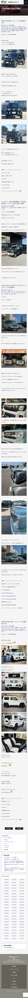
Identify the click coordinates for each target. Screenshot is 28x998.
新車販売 (16, 627)
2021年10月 (14, 933)
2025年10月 (14, 888)
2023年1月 (14, 918)
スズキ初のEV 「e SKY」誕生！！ (11, 857)
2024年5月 (6, 904)
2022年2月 (6, 930)
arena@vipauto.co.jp (8, 593)
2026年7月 (14, 879)
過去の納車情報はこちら (9, 947)
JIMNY (5, 30)
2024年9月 (21, 899)
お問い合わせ (14, 984)
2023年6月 (21, 913)
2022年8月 (6, 924)
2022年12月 (21, 918)
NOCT (2, 293)
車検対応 (21, 28)
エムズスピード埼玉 (13, 207)
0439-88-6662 (7, 590)
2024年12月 (21, 896)
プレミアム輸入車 (7, 837)
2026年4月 (14, 882)
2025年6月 (21, 890)
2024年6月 (21, 902)
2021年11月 (6, 933)
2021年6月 (21, 935)
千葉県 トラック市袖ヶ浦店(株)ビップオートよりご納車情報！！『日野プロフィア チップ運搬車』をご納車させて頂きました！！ (14, 869)
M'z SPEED (6, 845)
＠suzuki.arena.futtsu (11, 599)
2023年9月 (21, 910)
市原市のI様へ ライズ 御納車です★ (11, 859)
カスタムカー (5, 26)
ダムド (10, 28)
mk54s (20, 292)
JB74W (22, 30)
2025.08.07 (5, 206)
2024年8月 (6, 902)
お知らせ (6, 839)
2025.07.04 (5, 289)
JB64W (17, 630)
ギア (11, 292)
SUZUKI (13, 29)
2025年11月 (6, 888)
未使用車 (19, 207)
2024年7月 (14, 902)
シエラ (24, 29)
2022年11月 (6, 921)
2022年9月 (21, 921)
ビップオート (7, 293)
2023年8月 (6, 913)
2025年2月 (6, 896)
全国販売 (13, 30)
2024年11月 (6, 899)
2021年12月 (21, 930)
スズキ (4, 29)
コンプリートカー (16, 629)
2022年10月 (14, 921)
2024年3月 (21, 904)
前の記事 (9, 828)
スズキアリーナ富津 (6, 291)
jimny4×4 (22, 629)
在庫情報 (14, 972)
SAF (15, 291)
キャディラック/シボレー (9, 841)
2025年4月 (14, 893)
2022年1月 (14, 930)
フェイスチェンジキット (20, 291)
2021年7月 (14, 935)
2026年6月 (21, 879)
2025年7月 (14, 890)
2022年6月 (21, 924)
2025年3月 (21, 893)
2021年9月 (21, 933)
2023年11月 (6, 910)
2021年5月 (6, 938)
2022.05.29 (5, 626)
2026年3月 (21, 882)
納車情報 (12, 25)
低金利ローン (18, 30)
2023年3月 (21, 916)
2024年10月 (14, 899)
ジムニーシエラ (9, 29)
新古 (4, 208)
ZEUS (17, 29)
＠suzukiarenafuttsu (11, 596)
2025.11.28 (5, 25)
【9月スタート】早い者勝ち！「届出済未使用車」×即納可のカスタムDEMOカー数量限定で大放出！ (14, 861)
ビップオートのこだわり (14, 969)
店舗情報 (14, 966)
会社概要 (14, 981)
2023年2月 (6, 918)
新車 (4, 207)
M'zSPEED (3, 31)
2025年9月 (21, 888)
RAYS (2, 30)
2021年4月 (14, 938)
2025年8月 (6, 890)
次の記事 (19, 828)
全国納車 (20, 29)
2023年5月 (6, 916)
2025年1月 (14, 896)
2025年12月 (21, 885)
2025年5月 (6, 893)
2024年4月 (14, 904)
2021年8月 (6, 935)
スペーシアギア (7, 292)
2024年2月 (6, 907)
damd (23, 26)
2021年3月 (21, 938)
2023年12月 (21, 907)
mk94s (24, 292)
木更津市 (19, 26)
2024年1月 (14, 907)
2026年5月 (6, 882)
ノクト (12, 291)
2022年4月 (14, 927)
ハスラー (7, 207)
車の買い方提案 (14, 975)
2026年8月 (6, 879)
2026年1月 (14, 885)
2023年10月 (14, 910)
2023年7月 (14, 913)
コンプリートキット (13, 293)
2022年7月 (14, 924)
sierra (10, 26)
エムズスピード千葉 (15, 28)
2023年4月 (14, 916)
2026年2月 (6, 885)
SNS (14, 978)
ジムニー (9, 30)
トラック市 (6, 847)
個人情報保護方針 (14, 987)
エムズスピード (14, 26)
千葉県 (7, 28)
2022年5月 (6, 927)
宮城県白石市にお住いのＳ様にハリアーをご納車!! (14, 865)
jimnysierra (8, 31)
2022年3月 (21, 927)
